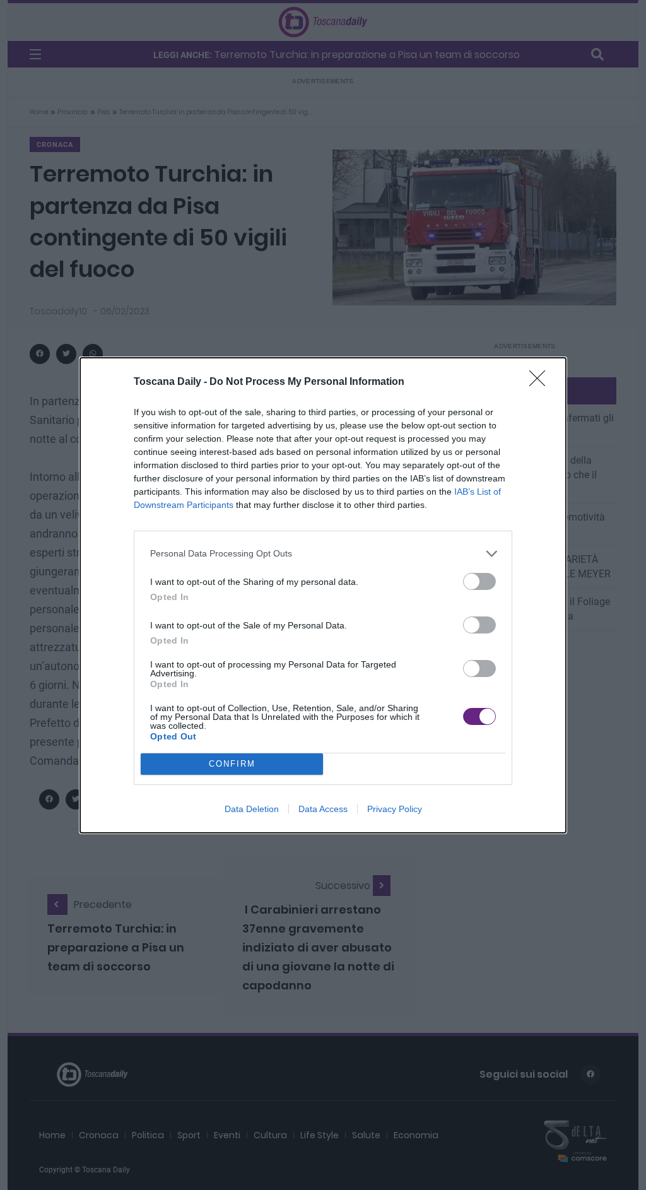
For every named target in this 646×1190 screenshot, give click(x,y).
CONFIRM (232, 764)
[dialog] (323, 595)
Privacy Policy (394, 809)
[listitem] (323, 553)
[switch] (479, 581)
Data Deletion (252, 809)
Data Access (323, 809)
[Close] (541, 382)
